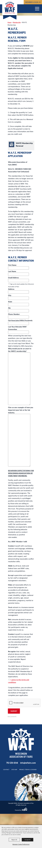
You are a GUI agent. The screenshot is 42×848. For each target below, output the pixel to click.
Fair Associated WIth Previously (20, 320)
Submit (14, 711)
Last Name (12, 271)
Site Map (14, 769)
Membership (17, 22)
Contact (6, 769)
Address (11, 289)
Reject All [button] (14, 840)
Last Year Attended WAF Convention (17, 327)
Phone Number (14, 314)
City (9, 295)
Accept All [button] (27, 840)
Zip (9, 308)
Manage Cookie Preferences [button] (21, 844)
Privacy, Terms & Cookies (28, 769)
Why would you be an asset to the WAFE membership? (19, 349)
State (10, 301)
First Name (12, 265)
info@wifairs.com (28, 763)
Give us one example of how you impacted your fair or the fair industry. (20, 410)
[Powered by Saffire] (24, 809)
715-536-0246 (12, 763)
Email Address (13, 277)
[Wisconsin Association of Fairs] (9, 8)
